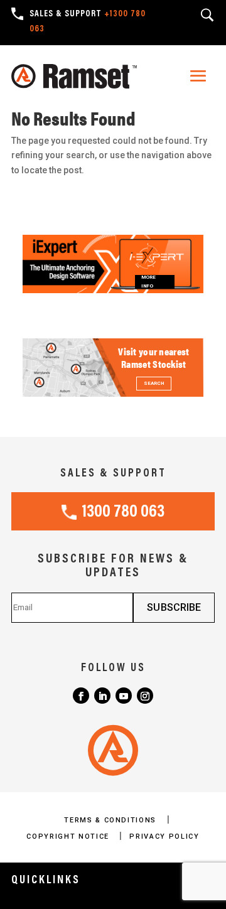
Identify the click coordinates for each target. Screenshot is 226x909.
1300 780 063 (123, 512)
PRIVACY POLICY (164, 836)
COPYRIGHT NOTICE (69, 836)
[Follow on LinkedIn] (102, 695)
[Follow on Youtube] (124, 695)
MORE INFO (148, 282)
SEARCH (154, 383)
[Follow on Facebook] (81, 695)
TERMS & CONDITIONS (111, 820)
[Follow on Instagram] (145, 695)
